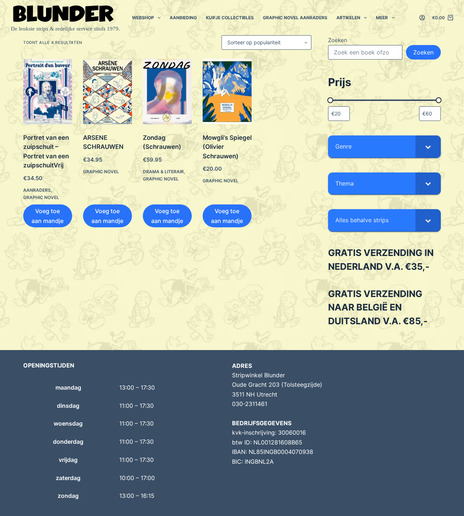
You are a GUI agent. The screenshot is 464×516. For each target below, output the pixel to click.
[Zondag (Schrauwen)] (167, 91)
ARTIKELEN (348, 17)
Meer (382, 17)
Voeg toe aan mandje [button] (47, 215)
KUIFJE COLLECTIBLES (230, 17)
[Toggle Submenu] (428, 146)
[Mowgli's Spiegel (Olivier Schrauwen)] (227, 91)
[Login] (422, 17)
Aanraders (37, 190)
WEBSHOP (143, 17)
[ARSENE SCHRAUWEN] (107, 91)
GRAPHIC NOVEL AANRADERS (295, 17)
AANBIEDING (183, 17)
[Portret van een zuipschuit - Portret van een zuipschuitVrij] (47, 91)
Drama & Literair (163, 171)
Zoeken (337, 40)
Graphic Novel (41, 197)
